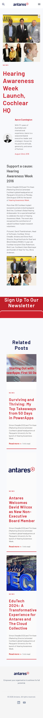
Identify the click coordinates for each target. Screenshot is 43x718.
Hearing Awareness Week (19, 200)
